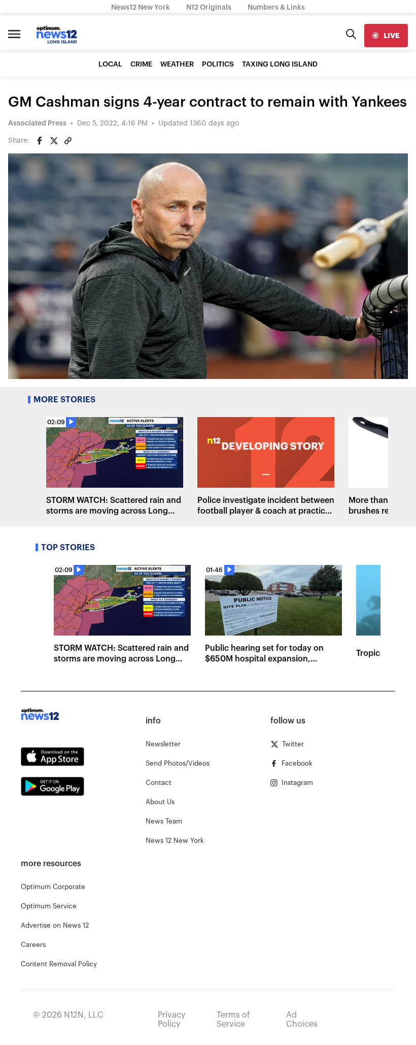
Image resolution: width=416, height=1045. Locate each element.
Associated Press (37, 123)
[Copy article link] (68, 141)
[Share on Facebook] (40, 141)
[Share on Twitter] (54, 141)
